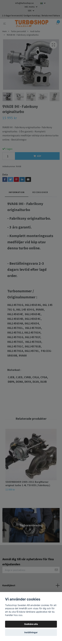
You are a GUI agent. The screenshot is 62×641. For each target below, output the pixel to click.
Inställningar (31, 632)
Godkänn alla (31, 624)
